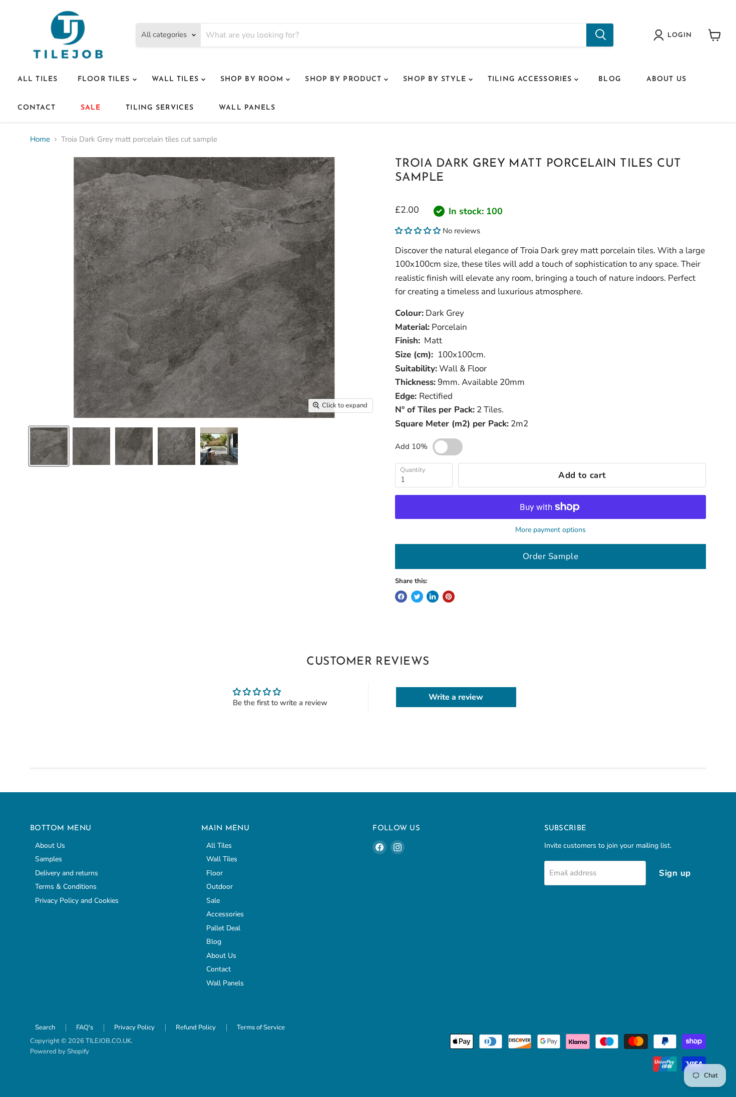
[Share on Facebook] (401, 597)
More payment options (550, 530)
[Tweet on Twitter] (417, 597)
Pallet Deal (223, 928)
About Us (666, 79)
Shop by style (436, 79)
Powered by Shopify (59, 1051)
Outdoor (219, 886)
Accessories (225, 914)
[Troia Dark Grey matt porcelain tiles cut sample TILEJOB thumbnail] (49, 446)
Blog (609, 79)
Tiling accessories (531, 79)
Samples (48, 859)
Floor (214, 873)
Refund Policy (196, 1027)
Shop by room (253, 79)
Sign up (675, 873)
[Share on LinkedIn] (433, 597)
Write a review (456, 697)
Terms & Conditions (66, 886)
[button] (418, 231)
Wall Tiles (176, 79)
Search (45, 1027)
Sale (91, 108)
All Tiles (38, 79)
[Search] (599, 35)
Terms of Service (261, 1027)
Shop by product (344, 79)
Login (679, 35)
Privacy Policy (134, 1027)
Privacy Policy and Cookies (77, 900)
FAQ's (84, 1027)
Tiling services (160, 108)
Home (40, 139)
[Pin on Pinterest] (449, 597)
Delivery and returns (66, 873)
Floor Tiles (105, 79)
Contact (37, 108)
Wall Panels (247, 108)
